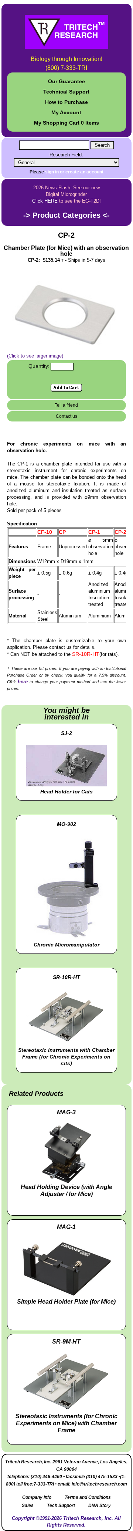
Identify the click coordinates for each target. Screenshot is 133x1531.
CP (62, 532)
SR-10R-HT (85, 654)
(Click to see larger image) (35, 356)
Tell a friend (66, 405)
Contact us (66, 416)
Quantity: (39, 366)
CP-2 (120, 532)
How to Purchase (66, 102)
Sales (28, 1505)
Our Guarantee (66, 81)
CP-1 (94, 532)
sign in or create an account (74, 172)
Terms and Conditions (88, 1497)
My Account (66, 112)
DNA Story (99, 1505)
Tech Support (61, 1505)
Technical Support (66, 92)
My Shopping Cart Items (66, 123)
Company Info (36, 1497)
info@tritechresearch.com (99, 1484)
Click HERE (45, 201)
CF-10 (44, 532)
